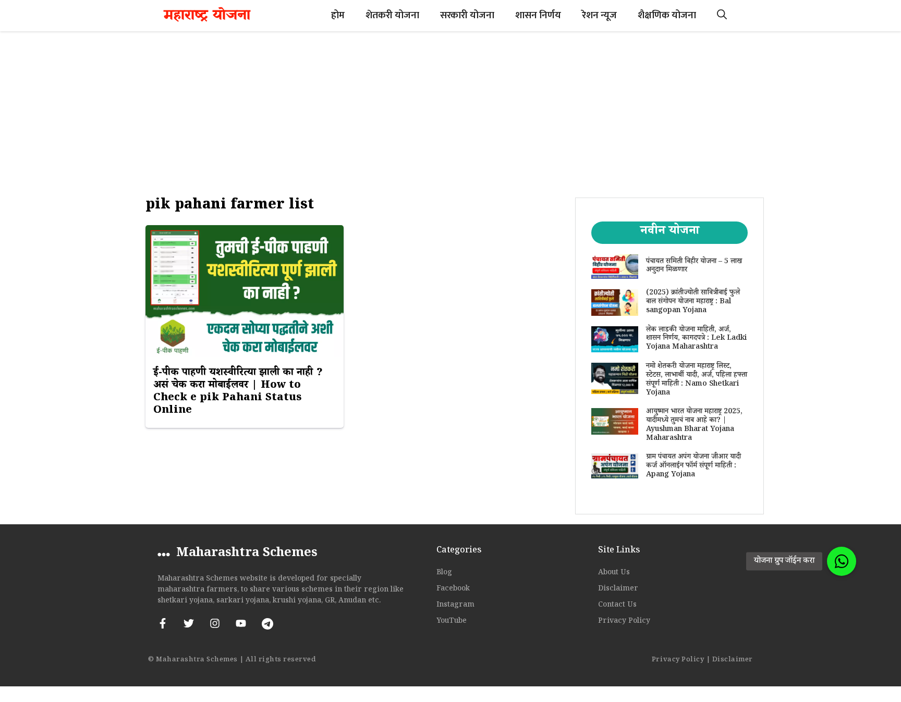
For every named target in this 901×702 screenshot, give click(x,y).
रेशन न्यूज (599, 15)
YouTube (451, 621)
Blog (444, 573)
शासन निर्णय (538, 15)
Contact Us (617, 605)
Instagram (455, 605)
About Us (614, 573)
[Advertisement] (450, 109)
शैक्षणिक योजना (667, 15)
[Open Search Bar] (722, 15)
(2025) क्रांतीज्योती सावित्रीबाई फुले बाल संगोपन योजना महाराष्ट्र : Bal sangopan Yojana (693, 302)
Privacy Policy (624, 621)
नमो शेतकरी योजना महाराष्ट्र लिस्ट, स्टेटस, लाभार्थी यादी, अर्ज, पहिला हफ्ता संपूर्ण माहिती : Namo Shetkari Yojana (696, 380)
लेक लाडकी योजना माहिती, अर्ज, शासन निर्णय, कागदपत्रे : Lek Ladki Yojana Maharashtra (696, 339)
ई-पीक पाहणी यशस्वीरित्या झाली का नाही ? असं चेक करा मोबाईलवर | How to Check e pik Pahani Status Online (238, 392)
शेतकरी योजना (392, 15)
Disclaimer (618, 589)
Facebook (453, 589)
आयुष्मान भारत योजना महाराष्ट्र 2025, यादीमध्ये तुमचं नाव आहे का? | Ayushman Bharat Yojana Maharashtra (694, 425)
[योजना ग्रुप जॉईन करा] (841, 561)
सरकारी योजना (467, 15)
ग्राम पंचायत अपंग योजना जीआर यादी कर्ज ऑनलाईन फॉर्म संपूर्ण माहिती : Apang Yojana (693, 466)
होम (338, 15)
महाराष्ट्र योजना (207, 15)
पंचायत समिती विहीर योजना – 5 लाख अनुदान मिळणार (694, 266)
